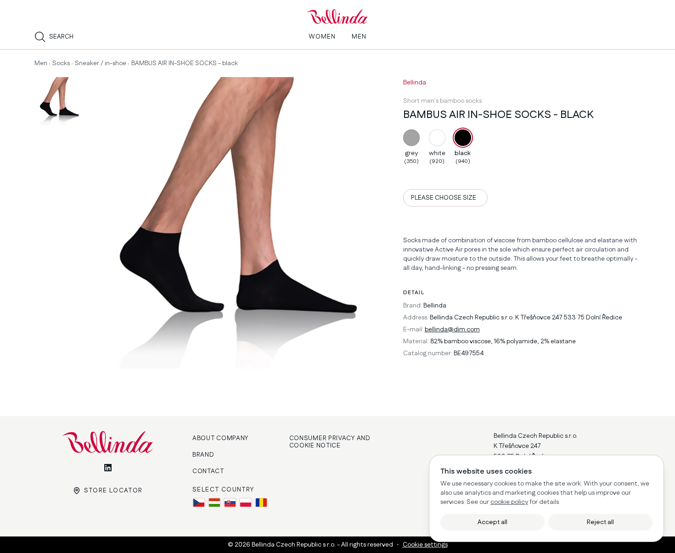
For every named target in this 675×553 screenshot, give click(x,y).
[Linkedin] (108, 467)
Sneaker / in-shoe (100, 63)
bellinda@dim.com (452, 329)
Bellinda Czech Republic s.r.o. (294, 544)
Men (40, 63)
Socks (61, 63)
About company (220, 438)
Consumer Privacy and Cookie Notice (330, 442)
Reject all (600, 522)
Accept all (492, 522)
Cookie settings (425, 544)
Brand (203, 454)
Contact (208, 471)
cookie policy (509, 502)
